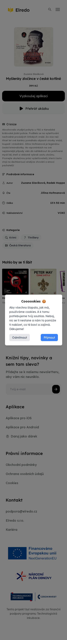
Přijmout (49, 337)
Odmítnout (19, 337)
